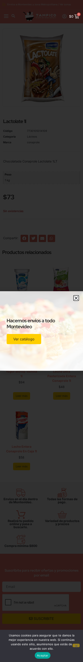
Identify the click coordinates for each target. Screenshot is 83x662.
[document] (41, 331)
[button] (76, 298)
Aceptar (42, 655)
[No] (76, 645)
